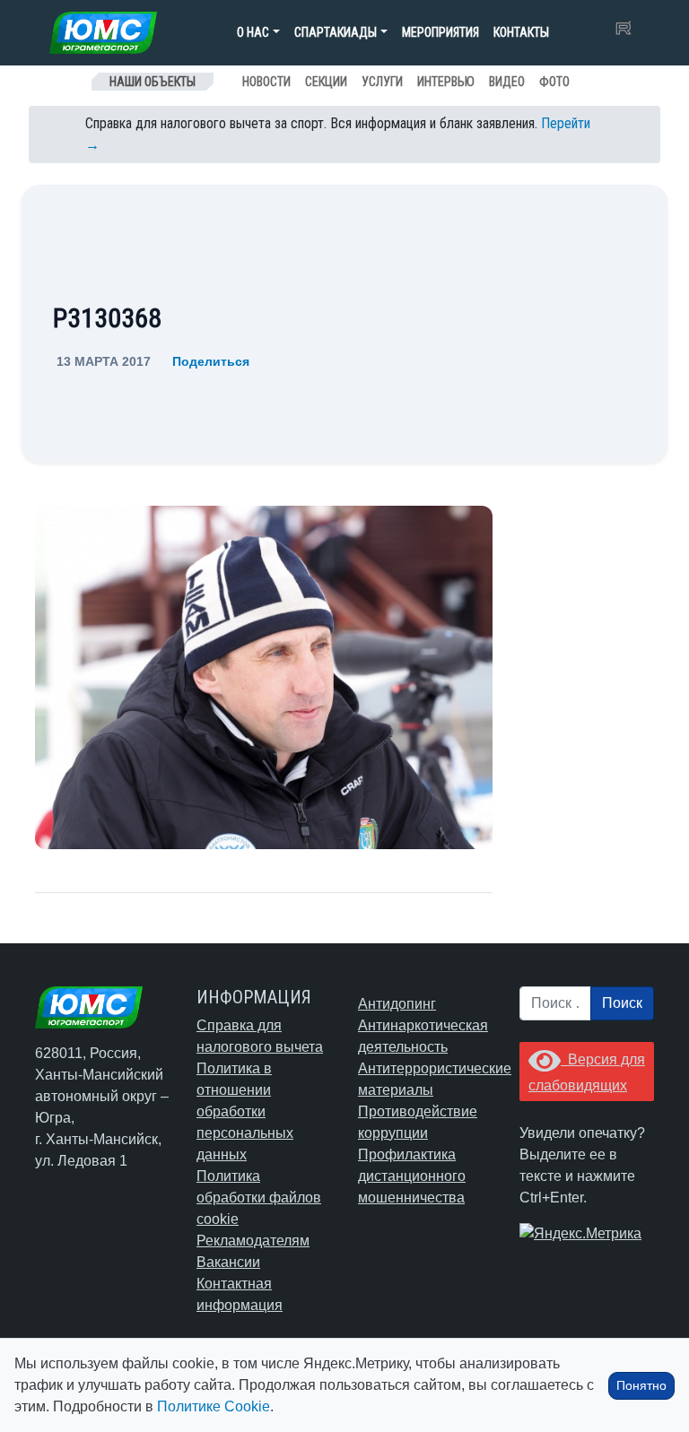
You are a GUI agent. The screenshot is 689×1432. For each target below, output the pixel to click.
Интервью (446, 81)
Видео (507, 81)
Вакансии (228, 1262)
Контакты (521, 32)
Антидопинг (397, 1003)
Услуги (382, 81)
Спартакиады (335, 32)
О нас (253, 32)
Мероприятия (440, 32)
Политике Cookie (213, 1406)
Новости (266, 81)
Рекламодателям (253, 1240)
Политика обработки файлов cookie (258, 1197)
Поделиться (210, 361)
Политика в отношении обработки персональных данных (244, 1111)
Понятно (641, 1385)
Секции (326, 81)
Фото (554, 81)
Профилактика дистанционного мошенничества (412, 1176)
